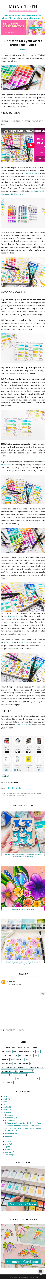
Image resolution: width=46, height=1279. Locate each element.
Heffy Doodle (25, 793)
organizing (18, 1075)
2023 (5, 1102)
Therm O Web (7, 1063)
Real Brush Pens (32, 173)
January (8, 1155)
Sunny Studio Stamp (27, 1052)
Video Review (11, 795)
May (7, 1144)
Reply (42, 994)
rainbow (5, 1059)
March (8, 1149)
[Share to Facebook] (8, 788)
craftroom (24, 1071)
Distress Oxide (7, 1071)
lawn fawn (6, 1048)
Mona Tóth (17, 1277)
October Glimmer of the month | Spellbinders (22, 1126)
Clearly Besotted (28, 1079)
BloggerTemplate (33, 1277)
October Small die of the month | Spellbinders (23, 1128)
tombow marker (8, 1079)
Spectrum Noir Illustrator (12, 1067)
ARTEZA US (23, 643)
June (7, 1141)
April (7, 1147)
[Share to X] (12, 788)
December (9, 1115)
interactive (34, 1067)
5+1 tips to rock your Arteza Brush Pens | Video (23, 1123)
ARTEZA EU (8, 643)
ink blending (23, 1063)
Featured (16, 793)
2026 (5, 1096)
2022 (5, 1104)
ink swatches (7, 1083)
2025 (5, 1099)
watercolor (21, 795)
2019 (5, 1112)
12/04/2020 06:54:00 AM (14, 984)
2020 (5, 1110)
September (9, 1134)
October (8, 1120)
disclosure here (23, 724)
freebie (4, 1075)
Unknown (11, 981)
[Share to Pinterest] (16, 788)
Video (4, 795)
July (7, 1139)
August (8, 1136)
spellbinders (6, 1052)
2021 (5, 1107)
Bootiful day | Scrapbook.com (16, 1131)
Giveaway (21, 1048)
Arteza (9, 793)
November (9, 1118)
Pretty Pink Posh (26, 1055)
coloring (20, 1059)
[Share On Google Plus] (20, 788)
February (9, 1152)
